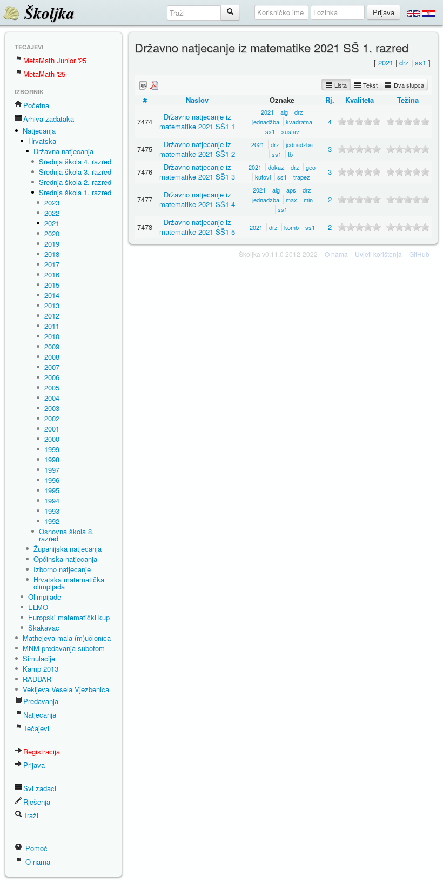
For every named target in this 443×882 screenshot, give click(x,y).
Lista (340, 85)
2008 (51, 357)
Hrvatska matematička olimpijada (68, 583)
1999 (51, 449)
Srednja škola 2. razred (75, 182)
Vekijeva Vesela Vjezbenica (66, 689)
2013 (51, 305)
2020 (51, 233)
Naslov (197, 100)
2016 (51, 274)
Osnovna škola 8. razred (66, 534)
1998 (51, 459)
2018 (51, 254)
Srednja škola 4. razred (75, 161)
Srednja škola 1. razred (75, 192)
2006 (51, 377)
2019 (51, 243)
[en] (413, 13)
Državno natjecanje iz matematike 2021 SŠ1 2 (197, 149)
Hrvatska (42, 141)
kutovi (263, 177)
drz (404, 62)
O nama (36, 862)
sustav (290, 131)
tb (290, 154)
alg (284, 112)
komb (291, 227)
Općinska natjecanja (65, 559)
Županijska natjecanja (67, 548)
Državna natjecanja (63, 151)
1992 (51, 521)
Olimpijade (44, 597)
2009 (51, 346)
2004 (51, 398)
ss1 (420, 62)
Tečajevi (36, 728)
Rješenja (36, 802)
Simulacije (39, 658)
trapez (301, 177)
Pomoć (35, 848)
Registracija (41, 751)
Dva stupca (408, 85)
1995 (51, 490)
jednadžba (265, 121)
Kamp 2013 (40, 669)
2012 (51, 315)
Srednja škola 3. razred (75, 172)
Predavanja (40, 701)
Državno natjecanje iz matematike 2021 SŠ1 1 (197, 121)
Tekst (369, 85)
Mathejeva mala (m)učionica (67, 638)
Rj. (329, 100)
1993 (51, 511)
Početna (36, 105)
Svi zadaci (39, 788)
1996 (51, 480)
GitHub (419, 253)
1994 (51, 500)
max (291, 199)
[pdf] (154, 84)
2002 (51, 418)
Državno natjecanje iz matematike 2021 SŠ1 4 (197, 199)
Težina (408, 100)
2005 (51, 387)
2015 (51, 285)
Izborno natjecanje (62, 569)
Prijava (34, 765)
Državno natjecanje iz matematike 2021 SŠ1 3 (197, 172)
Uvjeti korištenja (378, 253)
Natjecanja (39, 130)
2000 (51, 439)
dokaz (276, 167)
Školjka (47, 13)
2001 (51, 428)
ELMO (38, 607)
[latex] (143, 84)
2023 (51, 202)
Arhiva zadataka (48, 119)
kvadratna (299, 121)
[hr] (428, 13)
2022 (51, 213)
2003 (51, 408)
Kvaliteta (359, 100)
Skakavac (43, 627)
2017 (51, 264)
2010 (51, 336)
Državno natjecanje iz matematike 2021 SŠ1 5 (197, 227)
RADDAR (37, 679)
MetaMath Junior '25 (54, 60)
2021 (51, 223)
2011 (51, 326)
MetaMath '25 (44, 74)
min (308, 199)
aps (291, 189)
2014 (51, 295)
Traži (30, 815)
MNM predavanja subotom (64, 648)
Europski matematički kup (69, 617)
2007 (51, 367)
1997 (51, 470)
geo (311, 167)
